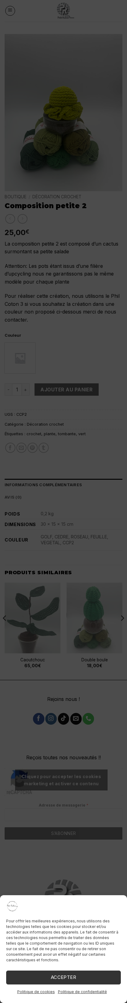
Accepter (63, 977)
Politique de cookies (36, 991)
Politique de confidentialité (82, 991)
